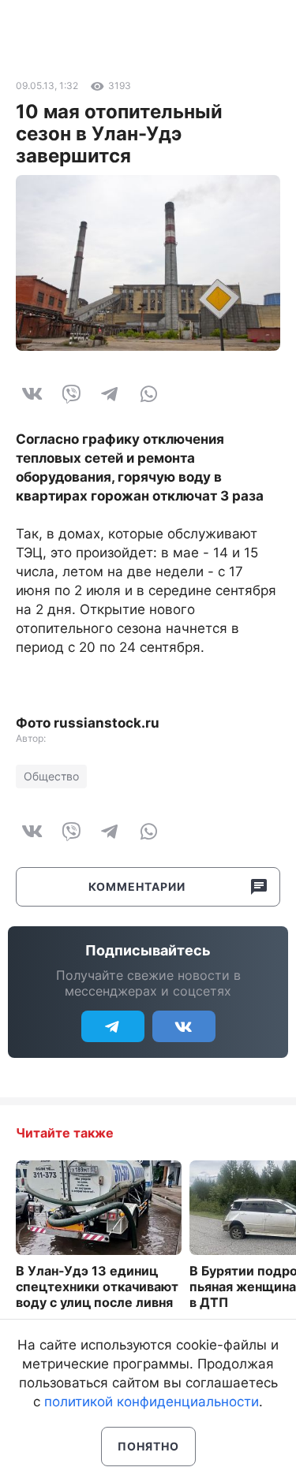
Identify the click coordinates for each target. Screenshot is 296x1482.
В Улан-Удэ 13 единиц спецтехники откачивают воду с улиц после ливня (97, 1286)
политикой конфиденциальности (151, 1401)
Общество (51, 776)
